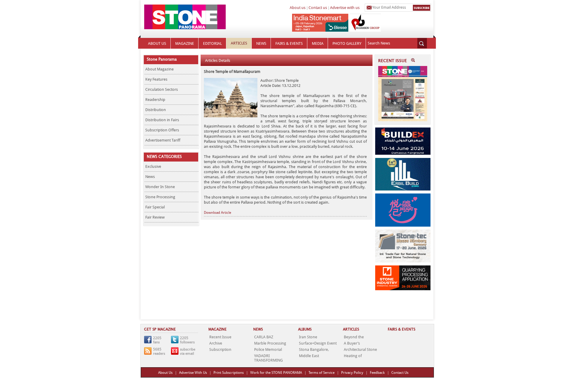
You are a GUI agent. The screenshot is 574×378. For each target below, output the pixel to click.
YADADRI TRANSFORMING (268, 358)
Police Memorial (268, 349)
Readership (155, 99)
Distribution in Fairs (162, 120)
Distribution (155, 109)
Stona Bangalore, (314, 349)
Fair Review (155, 217)
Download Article (217, 212)
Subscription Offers (162, 130)
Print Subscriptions (228, 373)
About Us (165, 373)
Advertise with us (345, 7)
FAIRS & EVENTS (289, 43)
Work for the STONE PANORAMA (276, 373)
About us (298, 7)
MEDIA (317, 43)
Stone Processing (160, 197)
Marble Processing (270, 343)
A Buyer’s (352, 343)
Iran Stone (308, 337)
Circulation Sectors (161, 89)
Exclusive (153, 166)
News (150, 176)
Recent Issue (220, 337)
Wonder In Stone (160, 187)
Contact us (318, 7)
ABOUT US (157, 43)
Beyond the (354, 337)
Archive (215, 343)
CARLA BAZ (263, 337)
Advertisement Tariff (162, 140)
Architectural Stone (360, 349)
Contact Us (399, 373)
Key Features (156, 79)
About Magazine (159, 69)
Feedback (377, 373)
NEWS (261, 43)
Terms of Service (322, 373)
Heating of (353, 356)
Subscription (220, 349)
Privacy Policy (352, 373)
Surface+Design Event (318, 343)
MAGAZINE (184, 43)
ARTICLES (239, 43)
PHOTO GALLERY (346, 43)
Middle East (309, 356)
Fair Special (155, 207)
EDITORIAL (212, 43)
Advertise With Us (193, 373)
